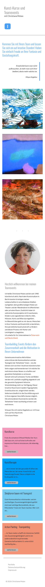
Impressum (12, 570)
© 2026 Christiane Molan (15, 581)
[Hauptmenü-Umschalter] (8, 26)
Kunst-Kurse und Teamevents (14, 10)
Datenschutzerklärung (16, 567)
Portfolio (11, 565)
